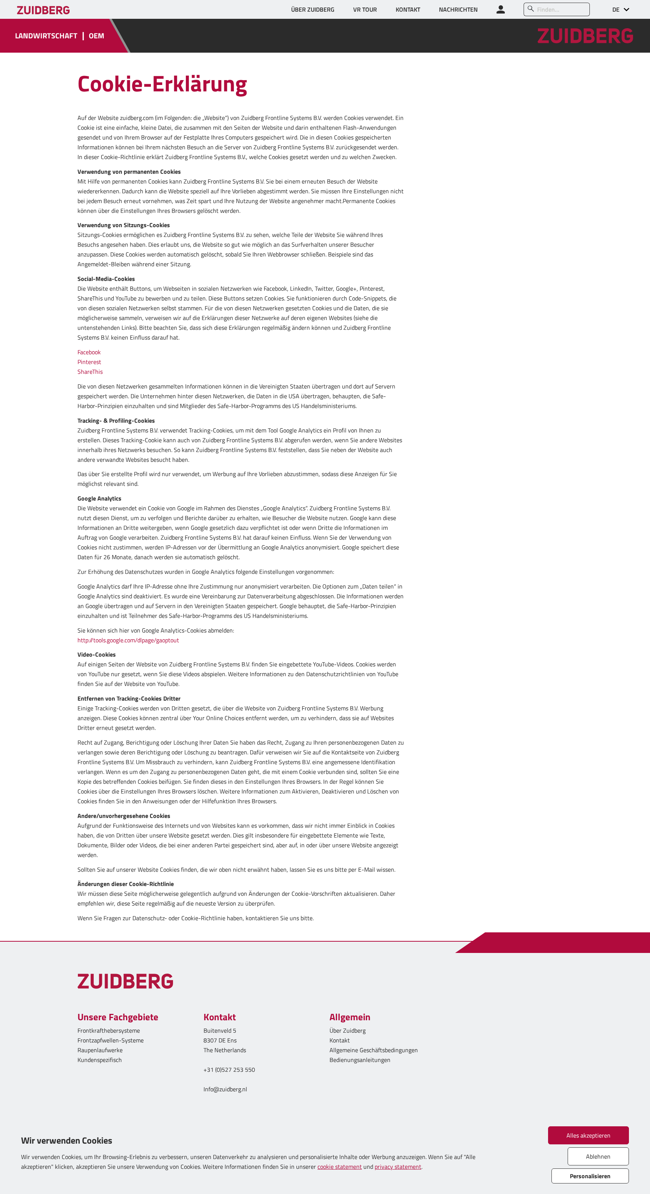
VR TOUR (365, 9)
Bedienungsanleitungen (360, 1059)
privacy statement (398, 1166)
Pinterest (89, 361)
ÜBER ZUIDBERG (312, 9)
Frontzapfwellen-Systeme (110, 1040)
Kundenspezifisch (99, 1059)
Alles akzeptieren (588, 1135)
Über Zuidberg (348, 1030)
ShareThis (90, 371)
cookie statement (339, 1166)
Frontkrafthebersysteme (108, 1030)
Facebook (89, 352)
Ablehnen (598, 1156)
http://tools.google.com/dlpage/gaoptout (128, 640)
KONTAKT (408, 9)
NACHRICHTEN (458, 9)
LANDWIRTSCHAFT (46, 35)
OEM (96, 35)
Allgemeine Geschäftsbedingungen (374, 1049)
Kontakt (340, 1040)
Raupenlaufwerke (100, 1049)
